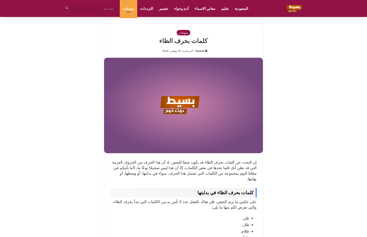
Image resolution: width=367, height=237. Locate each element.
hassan (199, 50)
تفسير (163, 8)
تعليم (225, 8)
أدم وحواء (181, 8)
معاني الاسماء (205, 8)
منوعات (128, 8)
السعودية (241, 8)
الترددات (146, 8)
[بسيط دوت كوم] (294, 8)
